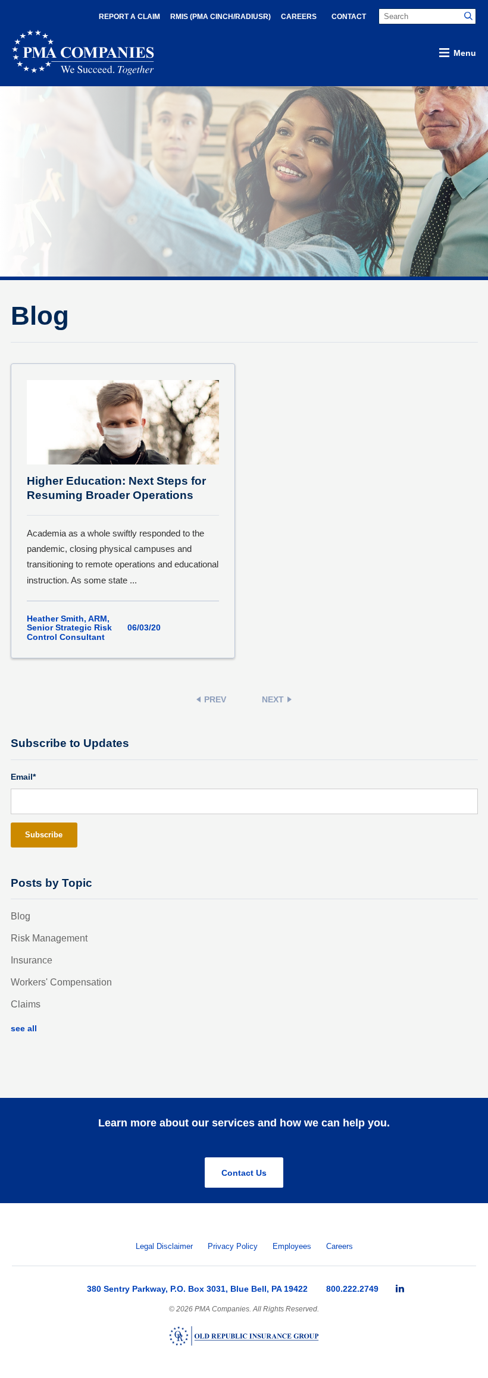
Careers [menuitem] (299, 16)
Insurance (31, 960)
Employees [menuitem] (292, 1246)
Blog (20, 916)
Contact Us (244, 1173)
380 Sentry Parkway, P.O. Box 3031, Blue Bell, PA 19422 (197, 1289)
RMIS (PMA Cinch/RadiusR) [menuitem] (220, 16)
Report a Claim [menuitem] (129, 16)
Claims (25, 1004)
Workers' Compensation (61, 982)
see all (24, 1028)
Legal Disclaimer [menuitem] (164, 1246)
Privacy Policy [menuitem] (233, 1246)
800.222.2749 (352, 1289)
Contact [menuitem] (348, 16)
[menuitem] (400, 1289)
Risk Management (49, 938)
